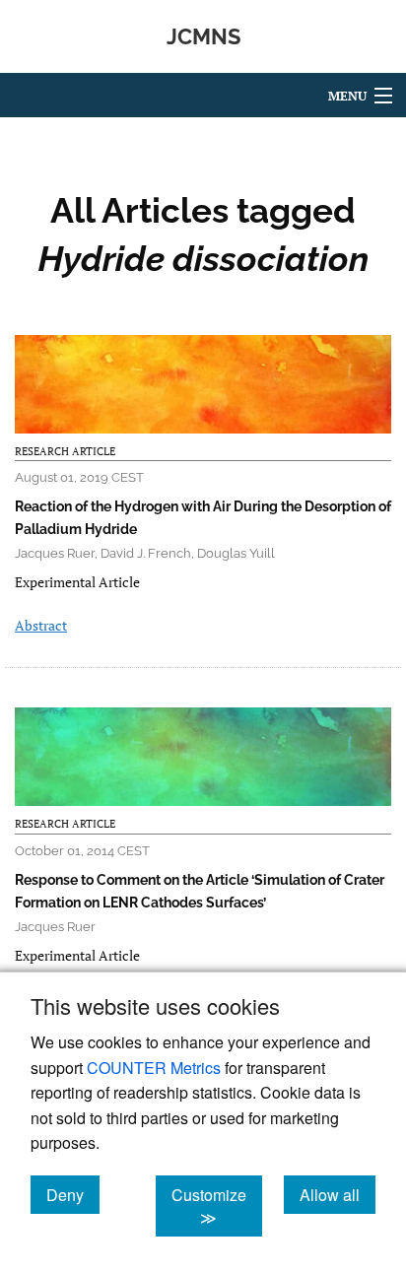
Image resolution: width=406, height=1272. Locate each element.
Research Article (65, 451)
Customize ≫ (216, 1206)
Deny (73, 1194)
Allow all (337, 1194)
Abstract (41, 625)
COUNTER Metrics (154, 1067)
